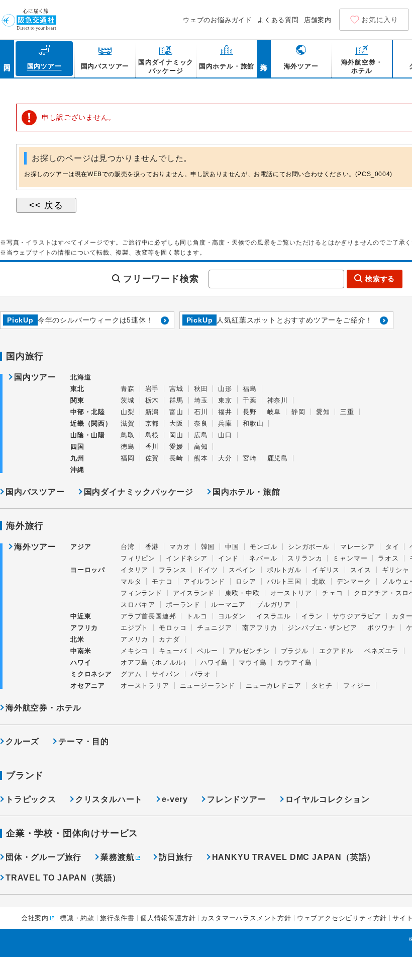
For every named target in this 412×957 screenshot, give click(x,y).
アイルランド (204, 581)
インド (228, 558)
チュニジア (214, 627)
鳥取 (128, 435)
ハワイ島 (214, 662)
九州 (77, 458)
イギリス (326, 570)
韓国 (208, 546)
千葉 (250, 400)
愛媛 (176, 446)
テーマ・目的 (83, 741)
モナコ (162, 581)
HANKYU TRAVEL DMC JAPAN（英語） (294, 857)
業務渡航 (117, 857)
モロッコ (172, 627)
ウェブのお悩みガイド (217, 20)
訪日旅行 (175, 857)
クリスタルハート (109, 799)
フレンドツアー (236, 799)
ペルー (207, 651)
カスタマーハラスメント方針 (246, 918)
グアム (131, 674)
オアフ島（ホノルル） (155, 662)
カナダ (169, 639)
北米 (77, 639)
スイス (360, 570)
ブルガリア (273, 604)
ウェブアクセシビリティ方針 (342, 918)
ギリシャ (395, 570)
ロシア (246, 581)
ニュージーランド (207, 685)
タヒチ (322, 685)
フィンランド (141, 593)
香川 (152, 446)
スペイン (242, 570)
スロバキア (138, 604)
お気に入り (379, 20)
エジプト (134, 627)
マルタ (131, 581)
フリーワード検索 (160, 279)
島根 (152, 435)
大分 (225, 458)
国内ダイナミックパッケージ (138, 492)
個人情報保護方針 (167, 918)
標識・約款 (77, 918)
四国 (77, 446)
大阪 (176, 423)
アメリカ (134, 639)
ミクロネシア (91, 674)
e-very (175, 799)
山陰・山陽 (87, 435)
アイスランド (194, 593)
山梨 (128, 412)
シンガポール (309, 546)
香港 (152, 546)
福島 (250, 388)
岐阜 (274, 412)
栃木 (152, 400)
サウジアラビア (357, 616)
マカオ (179, 546)
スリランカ (304, 558)
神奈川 (277, 400)
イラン (311, 616)
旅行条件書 (117, 918)
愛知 (323, 412)
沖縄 (77, 469)
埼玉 (201, 400)
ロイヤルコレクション (327, 799)
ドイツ (207, 570)
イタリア (134, 570)
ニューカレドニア (273, 685)
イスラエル (273, 616)
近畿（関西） (91, 423)
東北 (77, 388)
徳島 (128, 446)
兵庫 (225, 423)
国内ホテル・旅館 (246, 492)
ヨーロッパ (87, 570)
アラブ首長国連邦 (148, 616)
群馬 (176, 400)
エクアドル (336, 651)
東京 (225, 400)
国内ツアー (35, 377)
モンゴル (263, 546)
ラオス (388, 558)
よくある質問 (278, 20)
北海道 (80, 377)
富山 (176, 412)
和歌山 (253, 423)
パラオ (200, 674)
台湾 (128, 546)
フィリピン (138, 558)
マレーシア (357, 546)
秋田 (201, 388)
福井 (225, 412)
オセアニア (87, 685)
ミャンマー (350, 558)
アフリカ (84, 627)
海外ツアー (35, 546)
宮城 (176, 388)
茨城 (128, 400)
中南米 (80, 651)
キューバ (172, 651)
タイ (392, 546)
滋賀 (128, 423)
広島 (201, 435)
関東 (77, 400)
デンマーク (354, 581)
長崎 (176, 458)
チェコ (332, 593)
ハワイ (80, 662)
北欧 (319, 581)
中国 (232, 546)
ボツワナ (381, 627)
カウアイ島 (294, 662)
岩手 (152, 388)
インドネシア (187, 558)
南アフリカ (259, 627)
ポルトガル (284, 570)
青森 (128, 388)
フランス (172, 570)
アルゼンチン (249, 651)
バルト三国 (284, 581)
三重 (347, 412)
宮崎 (250, 458)
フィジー (357, 685)
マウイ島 (252, 662)
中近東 (80, 616)
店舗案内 (318, 20)
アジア (80, 546)
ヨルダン (232, 616)
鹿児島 (277, 458)
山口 (225, 435)
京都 (152, 423)
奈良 (201, 423)
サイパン (165, 674)
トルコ (196, 616)
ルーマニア (228, 604)
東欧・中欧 (242, 593)
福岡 (128, 458)
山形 (225, 388)
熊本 (201, 458)
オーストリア (291, 593)
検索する (380, 279)
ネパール (263, 558)
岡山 (176, 435)
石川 (201, 412)
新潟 (152, 412)
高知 (201, 446)
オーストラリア (145, 685)
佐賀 (152, 458)
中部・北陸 (87, 412)
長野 (250, 412)
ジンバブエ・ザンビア (322, 627)
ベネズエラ (381, 651)
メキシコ (134, 651)
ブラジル (294, 651)
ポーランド (183, 604)
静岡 (298, 412)
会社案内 (35, 918)
